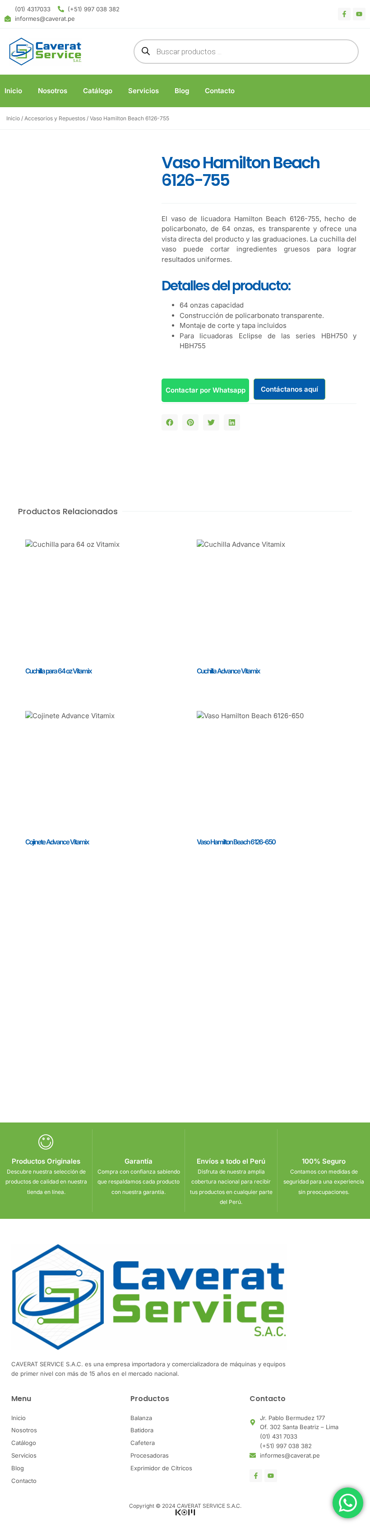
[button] (170, 422)
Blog (182, 90)
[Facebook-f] (344, 14)
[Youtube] (359, 14)
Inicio (13, 90)
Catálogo (97, 90)
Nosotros (52, 90)
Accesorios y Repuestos (54, 118)
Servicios (143, 90)
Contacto (220, 90)
